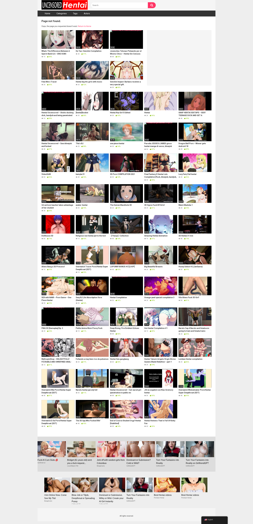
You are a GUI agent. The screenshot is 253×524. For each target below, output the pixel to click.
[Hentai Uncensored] (65, 5)
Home (47, 13)
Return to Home (84, 26)
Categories (62, 13)
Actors (87, 13)
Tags (75, 13)
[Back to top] (244, 516)
